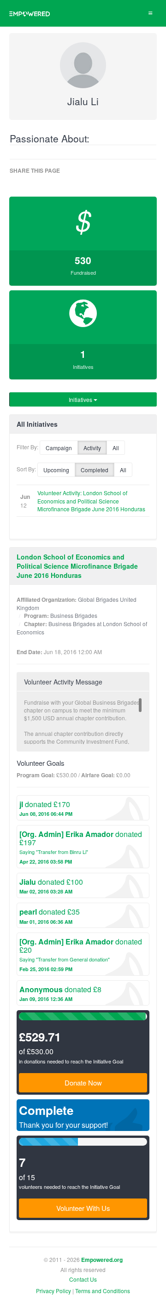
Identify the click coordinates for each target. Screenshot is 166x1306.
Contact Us (83, 1279)
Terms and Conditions (102, 1291)
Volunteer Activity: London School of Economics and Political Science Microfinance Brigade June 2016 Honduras (91, 500)
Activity (92, 448)
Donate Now (83, 1082)
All (116, 448)
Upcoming (56, 470)
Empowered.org (102, 1260)
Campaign (59, 448)
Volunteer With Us (83, 1208)
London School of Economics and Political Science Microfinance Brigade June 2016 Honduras (77, 566)
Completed (94, 470)
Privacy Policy (53, 1291)
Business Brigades (73, 615)
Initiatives (81, 399)
